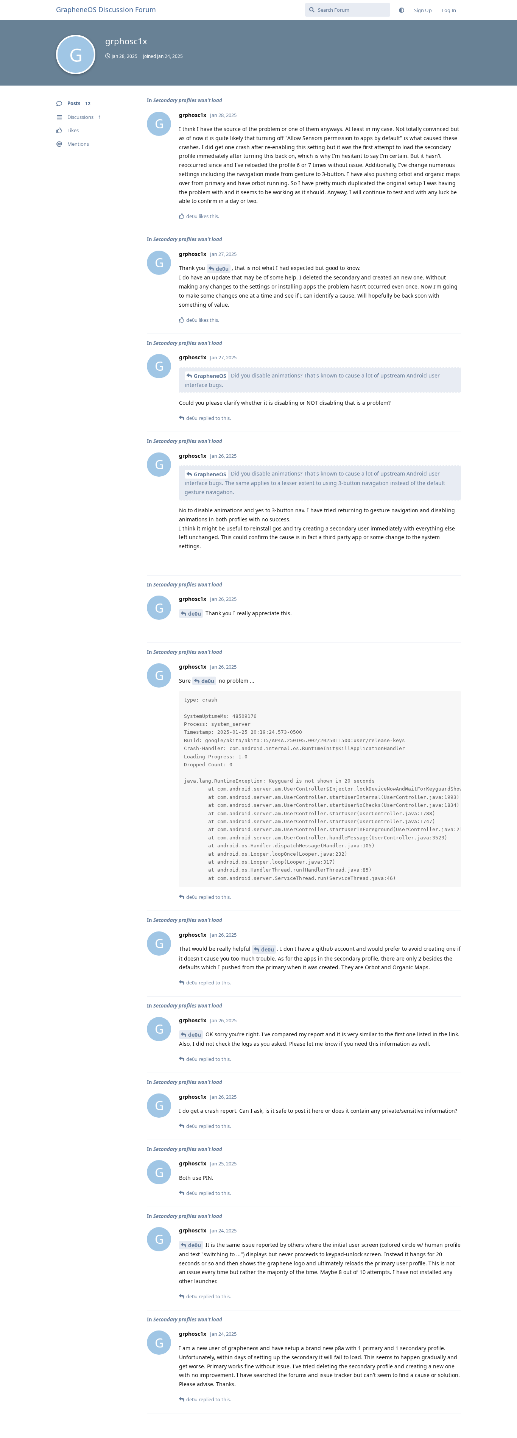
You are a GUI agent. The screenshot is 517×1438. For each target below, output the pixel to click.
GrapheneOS (210, 375)
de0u (222, 268)
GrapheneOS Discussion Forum (106, 9)
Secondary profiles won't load (187, 100)
